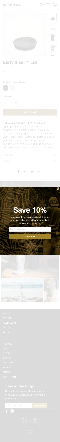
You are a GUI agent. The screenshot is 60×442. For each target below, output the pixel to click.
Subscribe (30, 236)
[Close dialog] (58, 189)
